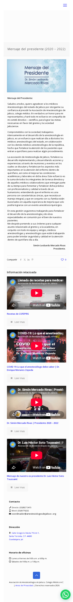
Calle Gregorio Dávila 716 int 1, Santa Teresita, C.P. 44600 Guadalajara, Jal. (24, 536)
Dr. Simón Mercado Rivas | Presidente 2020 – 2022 (32, 422)
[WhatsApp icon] (29, 590)
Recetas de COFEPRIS (18, 313)
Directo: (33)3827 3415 (21, 507)
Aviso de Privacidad (24, 585)
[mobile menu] (65, 5)
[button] (65, 595)
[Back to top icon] (36, 575)
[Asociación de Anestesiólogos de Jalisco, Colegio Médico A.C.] (37, 5)
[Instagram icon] (43, 590)
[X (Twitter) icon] (36, 590)
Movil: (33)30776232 (20, 510)
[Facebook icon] (33, 590)
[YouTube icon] (40, 590)
